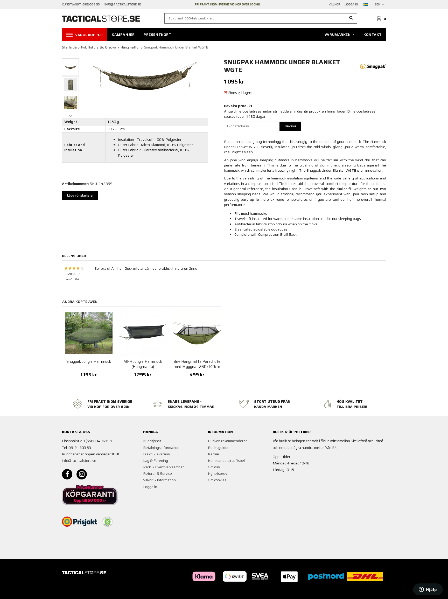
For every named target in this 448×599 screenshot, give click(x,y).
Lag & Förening (155, 460)
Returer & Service (157, 473)
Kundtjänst (152, 441)
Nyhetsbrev (217, 473)
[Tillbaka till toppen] (378, 591)
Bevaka (290, 126)
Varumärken (338, 34)
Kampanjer (123, 34)
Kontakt (372, 34)
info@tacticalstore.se (79, 460)
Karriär (213, 454)
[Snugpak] (373, 66)
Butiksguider (218, 447)
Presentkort (157, 34)
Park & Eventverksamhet (163, 467)
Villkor (334, 5)
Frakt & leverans (156, 454)
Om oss (214, 467)
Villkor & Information (159, 480)
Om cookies (217, 480)
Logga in (351, 5)
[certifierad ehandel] (107, 522)
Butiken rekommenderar (227, 441)
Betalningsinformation (161, 447)
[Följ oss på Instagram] (81, 474)
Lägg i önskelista (80, 195)
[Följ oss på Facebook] (67, 474)
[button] (351, 18)
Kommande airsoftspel (226, 460)
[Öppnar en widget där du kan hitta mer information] (428, 589)
